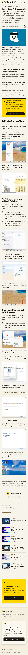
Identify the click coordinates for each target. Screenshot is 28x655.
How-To (18, 6)
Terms (19, 652)
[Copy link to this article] (25, 26)
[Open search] (24, 2)
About (3, 652)
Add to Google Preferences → (15, 113)
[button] (14, 152)
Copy (24, 391)
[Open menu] (21, 2)
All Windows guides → (7, 512)
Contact (8, 652)
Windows (4, 6)
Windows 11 (11, 6)
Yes (12, 497)
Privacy (14, 652)
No (18, 497)
